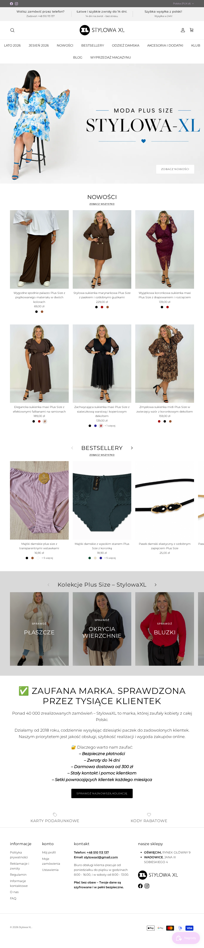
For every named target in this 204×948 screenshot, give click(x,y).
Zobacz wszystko (102, 204)
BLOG (77, 57)
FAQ (13, 898)
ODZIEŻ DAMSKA (125, 45)
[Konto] (182, 30)
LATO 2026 (12, 45)
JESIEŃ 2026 (39, 45)
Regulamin (18, 874)
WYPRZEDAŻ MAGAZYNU (110, 57)
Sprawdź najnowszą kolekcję (102, 793)
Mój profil (49, 852)
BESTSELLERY (92, 45)
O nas (14, 892)
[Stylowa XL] (102, 30)
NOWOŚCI (65, 45)
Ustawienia (50, 870)
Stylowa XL (25, 927)
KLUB (195, 45)
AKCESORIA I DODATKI (165, 45)
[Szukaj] (12, 30)
